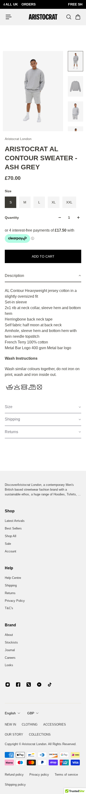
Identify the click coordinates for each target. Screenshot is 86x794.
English (10, 713)
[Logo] (43, 16)
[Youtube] (39, 684)
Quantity (12, 217)
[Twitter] (28, 684)
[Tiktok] (49, 684)
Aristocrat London (18, 139)
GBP (30, 713)
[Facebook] (18, 684)
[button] (43, 276)
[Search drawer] (68, 17)
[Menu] (8, 17)
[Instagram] (7, 684)
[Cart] (77, 17)
